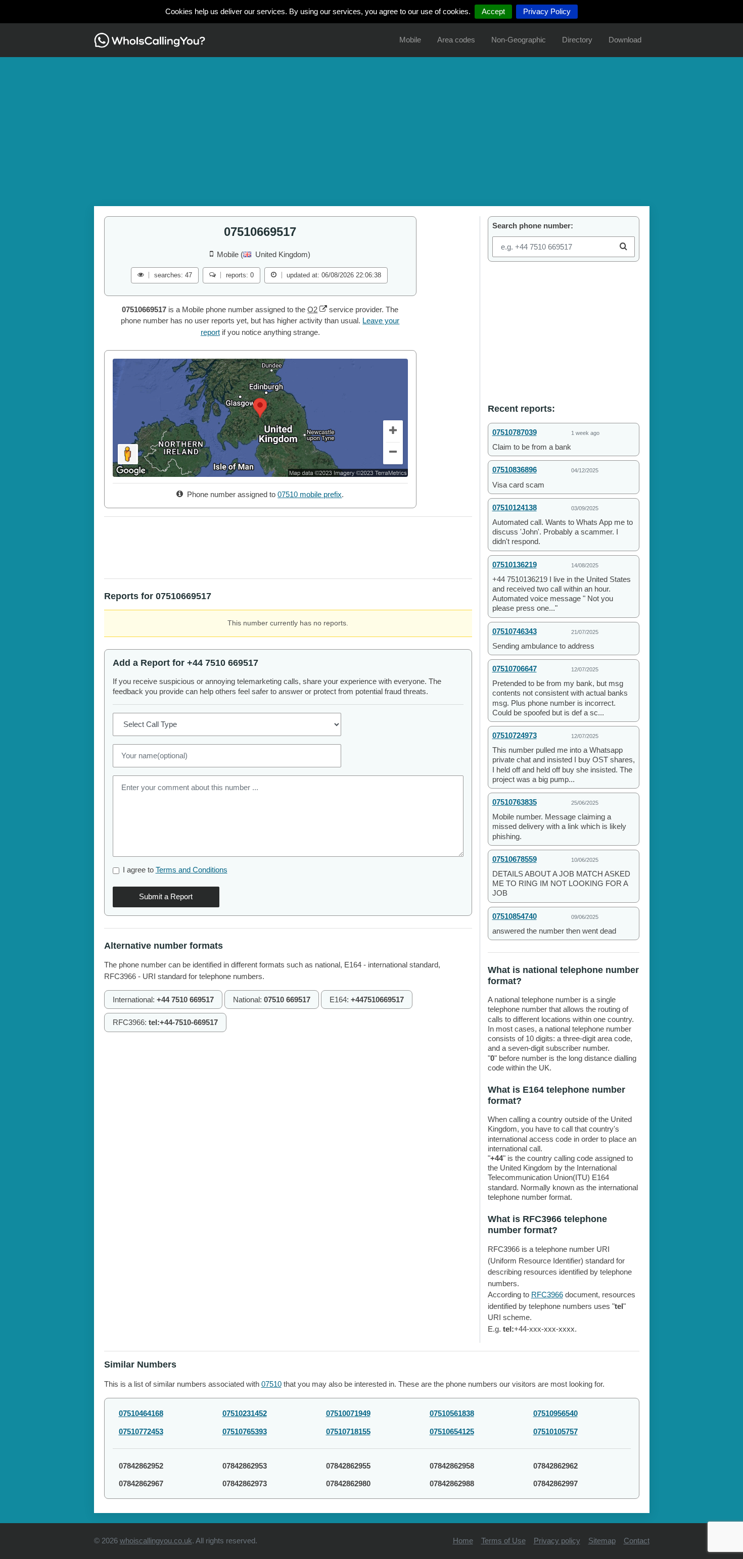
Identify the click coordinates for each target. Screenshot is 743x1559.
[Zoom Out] (393, 454)
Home (463, 1540)
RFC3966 (547, 1294)
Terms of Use (503, 1540)
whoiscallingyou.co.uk (156, 1540)
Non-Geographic (518, 39)
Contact (636, 1540)
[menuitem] (410, 40)
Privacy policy (557, 1540)
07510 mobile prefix (309, 494)
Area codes (456, 39)
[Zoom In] (393, 431)
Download (625, 39)
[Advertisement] (371, 128)
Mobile (410, 39)
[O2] (323, 309)
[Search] (623, 246)
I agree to (175, 869)
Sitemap (602, 1540)
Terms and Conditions (191, 869)
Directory (577, 39)
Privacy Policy (547, 11)
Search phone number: (532, 225)
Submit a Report (166, 896)
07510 (271, 1384)
